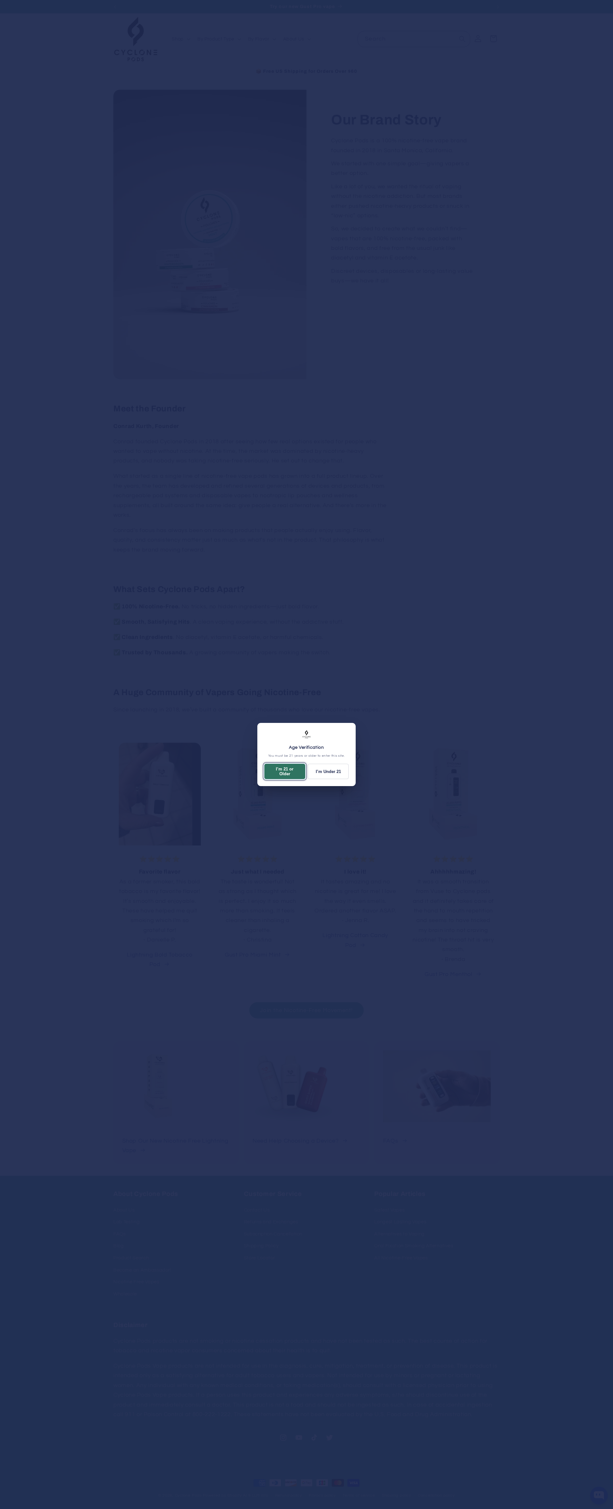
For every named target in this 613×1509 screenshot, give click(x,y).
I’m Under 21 (328, 771)
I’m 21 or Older (284, 771)
